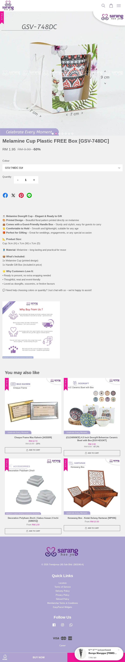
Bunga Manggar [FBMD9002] (103, 653)
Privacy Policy (62, 595)
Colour (5, 160)
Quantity (6, 176)
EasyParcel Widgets (62, 607)
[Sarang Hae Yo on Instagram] (62, 626)
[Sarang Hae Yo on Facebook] (54, 626)
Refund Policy (62, 599)
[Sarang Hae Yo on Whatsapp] (71, 626)
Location (63, 583)
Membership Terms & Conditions (62, 603)
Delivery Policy (63, 591)
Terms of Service (63, 587)
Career (62, 645)
